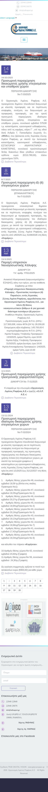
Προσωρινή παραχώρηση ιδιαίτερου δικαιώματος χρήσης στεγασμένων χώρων (21, 421)
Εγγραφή (13, 688)
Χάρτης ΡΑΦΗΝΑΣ (26, 723)
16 (40, 586)
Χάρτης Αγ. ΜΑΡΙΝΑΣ (26, 729)
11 (14, 586)
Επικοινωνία (28, 14)
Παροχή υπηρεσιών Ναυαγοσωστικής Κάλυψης (19, 264)
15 (35, 586)
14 (30, 586)
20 (20, 590)
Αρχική (18, 14)
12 (20, 586)
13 (25, 586)
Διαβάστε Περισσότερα (15, 162)
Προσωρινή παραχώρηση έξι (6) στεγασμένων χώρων (22, 184)
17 (4, 590)
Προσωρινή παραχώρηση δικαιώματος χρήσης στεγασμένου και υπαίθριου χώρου (23, 83)
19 (14, 590)
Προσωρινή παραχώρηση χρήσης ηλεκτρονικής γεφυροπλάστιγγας (23, 375)
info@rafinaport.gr (26, 10)
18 (9, 590)
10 (9, 586)
